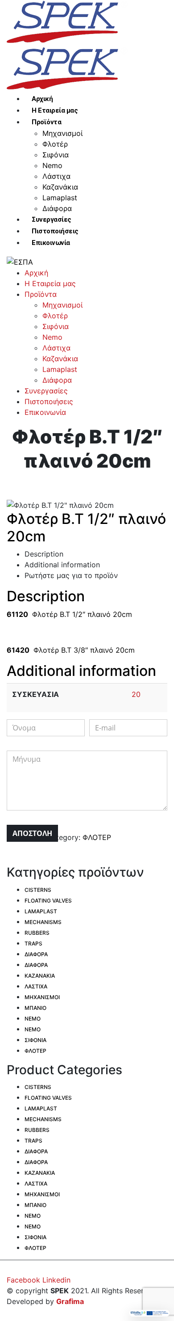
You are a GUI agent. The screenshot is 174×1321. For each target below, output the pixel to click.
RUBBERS (37, 932)
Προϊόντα (46, 122)
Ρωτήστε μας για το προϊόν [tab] (71, 575)
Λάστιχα (56, 176)
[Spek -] (69, 22)
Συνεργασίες (51, 219)
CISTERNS (38, 889)
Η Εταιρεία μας (55, 110)
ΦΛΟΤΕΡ (97, 837)
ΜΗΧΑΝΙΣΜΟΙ (42, 997)
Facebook (23, 1279)
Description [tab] (44, 553)
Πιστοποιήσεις (55, 231)
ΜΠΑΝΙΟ (35, 1007)
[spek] (20, 261)
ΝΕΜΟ (33, 1018)
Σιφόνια (55, 154)
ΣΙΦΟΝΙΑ (35, 1040)
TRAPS (33, 943)
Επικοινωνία (51, 243)
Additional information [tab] (62, 564)
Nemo (52, 165)
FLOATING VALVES (48, 900)
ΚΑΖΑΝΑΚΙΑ (40, 975)
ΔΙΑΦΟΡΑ (36, 954)
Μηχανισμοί (62, 133)
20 (136, 694)
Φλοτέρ (55, 143)
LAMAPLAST (41, 911)
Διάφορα (57, 208)
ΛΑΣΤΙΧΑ (36, 986)
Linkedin (56, 1279)
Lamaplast (59, 197)
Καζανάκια (60, 186)
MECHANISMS (43, 922)
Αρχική (42, 99)
